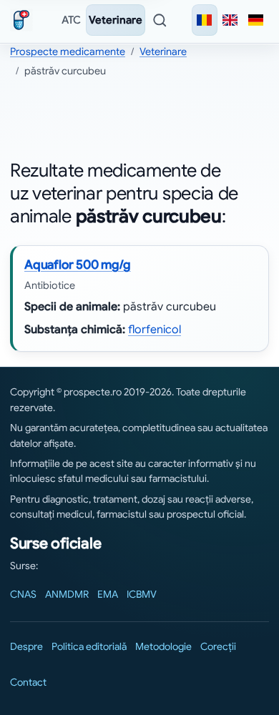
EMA (107, 594)
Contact (28, 682)
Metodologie (163, 646)
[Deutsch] (256, 20)
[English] (230, 20)
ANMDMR (67, 594)
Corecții (218, 646)
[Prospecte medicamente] (24, 20)
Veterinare (115, 20)
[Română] (204, 20)
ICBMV (142, 594)
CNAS (23, 594)
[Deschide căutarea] (159, 20)
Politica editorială (89, 646)
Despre (26, 646)
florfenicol (154, 329)
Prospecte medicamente (67, 51)
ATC (71, 20)
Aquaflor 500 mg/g (77, 264)
